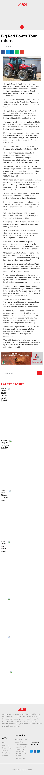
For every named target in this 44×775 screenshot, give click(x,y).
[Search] (39, 373)
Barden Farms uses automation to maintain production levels (4, 495)
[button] (4, 14)
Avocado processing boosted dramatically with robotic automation (5, 445)
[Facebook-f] (35, 751)
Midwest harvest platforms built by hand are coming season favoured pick (4, 395)
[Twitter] (31, 751)
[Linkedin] (38, 751)
